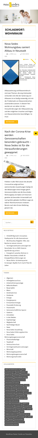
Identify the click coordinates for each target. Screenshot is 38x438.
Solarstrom (27, 406)
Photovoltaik (9, 406)
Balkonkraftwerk (12, 285)
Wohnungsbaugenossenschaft (17, 354)
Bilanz (8, 290)
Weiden (11, 419)
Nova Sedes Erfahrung (12, 401)
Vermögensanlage (24, 414)
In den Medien (11, 317)
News (8, 327)
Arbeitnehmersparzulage (15, 283)
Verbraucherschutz (13, 344)
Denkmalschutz (12, 293)
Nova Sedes (23, 398)
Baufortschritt (10, 372)
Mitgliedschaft (11, 322)
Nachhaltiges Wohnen (12, 398)
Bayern (18, 372)
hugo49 (26, 385)
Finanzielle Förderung (14, 305)
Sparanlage (19, 409)
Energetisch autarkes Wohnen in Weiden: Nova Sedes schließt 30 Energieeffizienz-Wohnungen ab (16, 255)
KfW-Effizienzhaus (22, 390)
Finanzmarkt (11, 308)
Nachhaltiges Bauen (13, 325)
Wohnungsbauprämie (11, 424)
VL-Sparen (29, 417)
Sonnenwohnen (10, 409)
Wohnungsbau (18, 419)
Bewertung (8, 375)
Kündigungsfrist (10, 396)
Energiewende (24, 375)
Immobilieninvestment (19, 388)
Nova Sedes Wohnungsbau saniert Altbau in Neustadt (17, 47)
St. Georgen (28, 409)
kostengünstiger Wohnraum (14, 393)
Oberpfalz (25, 403)
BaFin (23, 369)
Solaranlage (19, 406)
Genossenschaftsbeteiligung (14, 385)
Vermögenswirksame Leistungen (17, 347)
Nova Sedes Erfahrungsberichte (17, 332)
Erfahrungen (9, 377)
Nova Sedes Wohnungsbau (13, 403)
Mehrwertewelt (22, 396)
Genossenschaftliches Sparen (16, 310)
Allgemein (10, 278)
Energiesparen (11, 300)
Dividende (10, 295)
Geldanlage (8, 380)
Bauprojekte (11, 288)
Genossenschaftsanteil (12, 382)
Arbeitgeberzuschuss (14, 280)
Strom (22, 411)
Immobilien (10, 315)
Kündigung (27, 393)
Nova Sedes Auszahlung (14, 330)
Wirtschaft (10, 349)
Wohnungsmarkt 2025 (14, 357)
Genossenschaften (19, 380)
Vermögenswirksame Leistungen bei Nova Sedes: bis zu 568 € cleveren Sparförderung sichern (18, 248)
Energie (9, 298)
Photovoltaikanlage (13, 339)
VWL (6, 419)
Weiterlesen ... (11, 122)
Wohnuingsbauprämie (14, 352)
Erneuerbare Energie (13, 303)
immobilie (8, 388)
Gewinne (9, 312)
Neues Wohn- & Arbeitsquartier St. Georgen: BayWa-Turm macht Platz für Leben (18, 262)
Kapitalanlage (11, 320)
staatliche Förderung (12, 411)
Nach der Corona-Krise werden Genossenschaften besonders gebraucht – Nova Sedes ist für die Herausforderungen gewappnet (18, 142)
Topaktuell (10, 342)
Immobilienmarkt (10, 390)
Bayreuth (24, 372)
